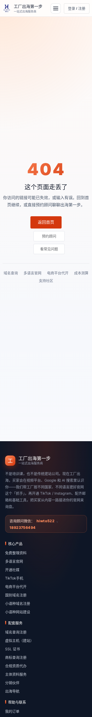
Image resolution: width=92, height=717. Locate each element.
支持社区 (46, 280)
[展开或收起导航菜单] (56, 8)
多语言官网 (32, 273)
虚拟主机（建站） (19, 640)
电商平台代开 (57, 273)
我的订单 (12, 711)
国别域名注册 (16, 595)
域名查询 (11, 273)
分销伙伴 (12, 682)
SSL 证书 (12, 649)
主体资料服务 (16, 674)
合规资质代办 (16, 666)
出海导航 (12, 691)
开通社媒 (12, 569)
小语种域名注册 (17, 603)
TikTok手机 (14, 578)
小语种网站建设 (17, 612)
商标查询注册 (16, 657)
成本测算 (81, 273)
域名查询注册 (16, 632)
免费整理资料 (16, 553)
